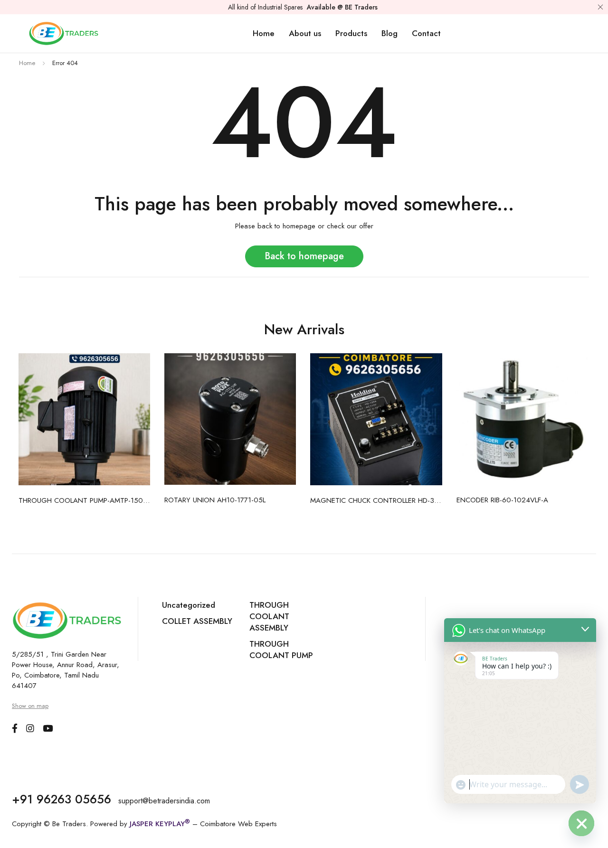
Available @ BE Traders (342, 7)
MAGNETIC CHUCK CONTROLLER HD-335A (376, 500)
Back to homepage (304, 256)
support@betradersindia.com (164, 800)
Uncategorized (188, 605)
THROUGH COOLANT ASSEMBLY (269, 616)
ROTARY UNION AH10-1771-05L (215, 500)
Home (27, 62)
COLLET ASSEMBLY (197, 621)
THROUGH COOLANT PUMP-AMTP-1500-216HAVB (85, 500)
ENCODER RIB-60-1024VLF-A (502, 500)
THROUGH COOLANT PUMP (281, 649)
